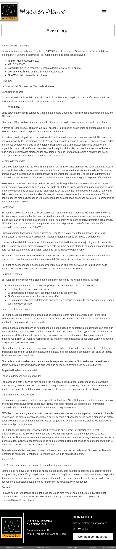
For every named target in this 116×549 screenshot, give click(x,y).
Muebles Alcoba (43, 11)
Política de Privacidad (14, 548)
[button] (104, 11)
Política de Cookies (44, 548)
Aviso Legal (14, 107)
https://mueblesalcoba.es (33, 75)
